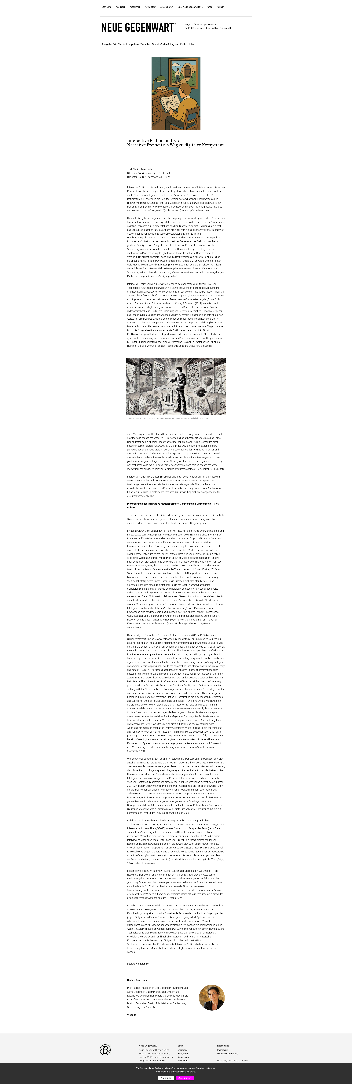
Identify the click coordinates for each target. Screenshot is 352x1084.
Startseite (106, 7)
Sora (140, 173)
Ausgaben (120, 7)
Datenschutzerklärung (227, 1053)
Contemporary (166, 7)
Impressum (222, 1050)
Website (131, 1015)
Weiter (162, 1060)
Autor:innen (135, 7)
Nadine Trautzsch (142, 169)
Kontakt (220, 7)
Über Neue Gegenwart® (189, 7)
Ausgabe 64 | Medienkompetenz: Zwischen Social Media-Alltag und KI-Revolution (148, 44)
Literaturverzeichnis (138, 963)
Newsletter (150, 7)
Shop (209, 7)
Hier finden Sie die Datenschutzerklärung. (176, 1071)
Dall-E (161, 177)
